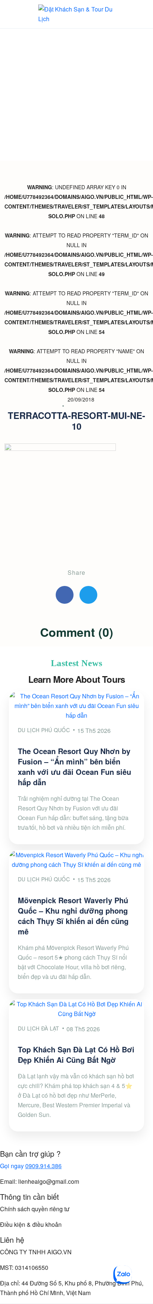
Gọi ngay (31, 1166)
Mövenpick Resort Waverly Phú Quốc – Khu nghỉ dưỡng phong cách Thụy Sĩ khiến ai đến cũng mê (73, 916)
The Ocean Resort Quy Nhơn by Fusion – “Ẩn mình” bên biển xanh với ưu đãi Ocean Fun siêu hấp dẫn (74, 766)
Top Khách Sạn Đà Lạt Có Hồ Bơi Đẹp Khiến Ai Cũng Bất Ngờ (76, 1054)
